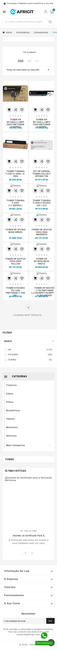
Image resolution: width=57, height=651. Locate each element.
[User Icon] (45, 12)
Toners (9, 459)
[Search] (50, 22)
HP (30, 349)
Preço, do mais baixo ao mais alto (28, 70)
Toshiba (30, 359)
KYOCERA (30, 354)
